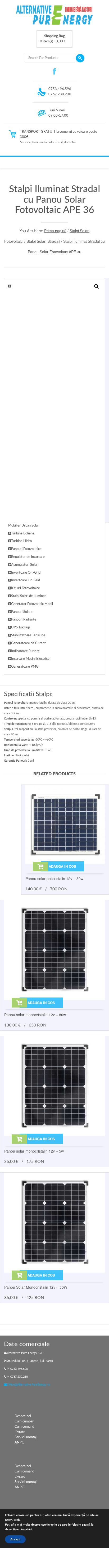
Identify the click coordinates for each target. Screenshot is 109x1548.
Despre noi (23, 1416)
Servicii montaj (26, 1437)
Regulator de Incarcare (28, 557)
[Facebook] (54, 71)
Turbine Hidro (21, 541)
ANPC (19, 1442)
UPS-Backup (20, 627)
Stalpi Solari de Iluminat (28, 596)
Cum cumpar (24, 1421)
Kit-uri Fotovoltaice (25, 588)
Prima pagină (55, 230)
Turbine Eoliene (22, 533)
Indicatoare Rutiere (25, 651)
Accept (15, 1539)
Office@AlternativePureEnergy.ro (28, 1384)
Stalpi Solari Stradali (43, 241)
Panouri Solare (22, 612)
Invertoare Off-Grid (25, 572)
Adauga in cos (62, 866)
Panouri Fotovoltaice (26, 549)
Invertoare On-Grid (25, 580)
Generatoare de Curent (28, 643)
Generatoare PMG (24, 666)
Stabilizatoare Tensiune (28, 635)
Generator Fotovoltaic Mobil (32, 604)
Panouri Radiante (23, 619)
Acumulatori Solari (24, 565)
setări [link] (28, 1529)
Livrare (20, 1432)
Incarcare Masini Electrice (30, 659)
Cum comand (24, 1426)
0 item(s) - (53, 38)
